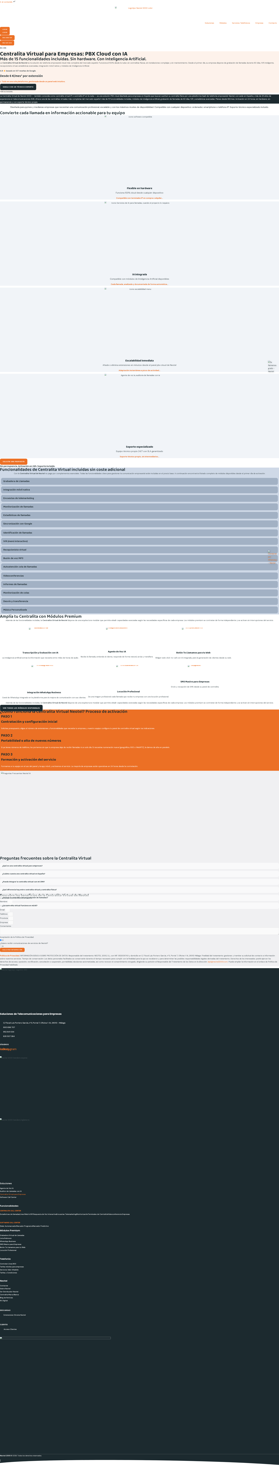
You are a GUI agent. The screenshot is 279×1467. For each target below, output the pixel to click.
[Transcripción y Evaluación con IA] (40, 639)
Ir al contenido (6, 2)
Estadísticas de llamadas (10, 1214)
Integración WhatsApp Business (44, 693)
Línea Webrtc (25, 1214)
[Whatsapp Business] (44, 677)
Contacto (273, 23)
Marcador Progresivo (24, 1226)
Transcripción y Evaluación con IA (40, 653)
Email (2, 910)
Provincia (4, 918)
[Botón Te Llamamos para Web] (193, 639)
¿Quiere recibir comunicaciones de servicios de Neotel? (24, 943)
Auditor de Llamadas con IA (11, 1191)
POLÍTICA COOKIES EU (65, 1464)
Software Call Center (8, 1197)
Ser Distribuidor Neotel (9, 1292)
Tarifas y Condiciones (8, 1273)
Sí (2, 940)
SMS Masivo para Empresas (194, 682)
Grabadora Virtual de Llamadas (12, 1235)
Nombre (4, 901)
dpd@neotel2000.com (218, 962)
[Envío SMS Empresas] (195, 672)
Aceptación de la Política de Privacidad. (17, 937)
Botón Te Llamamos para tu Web (193, 653)
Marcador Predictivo (41, 1226)
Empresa (4, 922)
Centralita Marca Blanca (9, 1295)
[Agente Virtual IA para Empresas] (117, 639)
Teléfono (4, 914)
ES (1, 48)
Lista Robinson (6, 1238)
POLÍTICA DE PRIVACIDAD (24, 1464)
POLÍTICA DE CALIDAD (45, 1464)
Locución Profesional (128, 692)
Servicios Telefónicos (241, 23)
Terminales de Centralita (98, 1214)
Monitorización (82, 1214)
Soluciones (209, 23)
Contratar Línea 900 (8, 1264)
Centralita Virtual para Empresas (13, 1194)
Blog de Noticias (6, 1298)
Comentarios (5, 926)
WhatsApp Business (8, 1241)
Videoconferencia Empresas (119, 1214)
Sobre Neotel (5, 1289)
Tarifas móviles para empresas (12, 1267)
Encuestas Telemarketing (66, 1214)
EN (5, 48)
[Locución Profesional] (128, 677)
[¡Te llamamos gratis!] (272, 367)
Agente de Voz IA (117, 652)
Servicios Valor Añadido (9, 1270)
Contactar (4, 1286)
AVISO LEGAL (7, 1464)
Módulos (223, 23)
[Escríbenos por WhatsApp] (272, 557)
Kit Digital (4, 1301)
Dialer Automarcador (8, 1226)
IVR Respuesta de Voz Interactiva (43, 1214)
